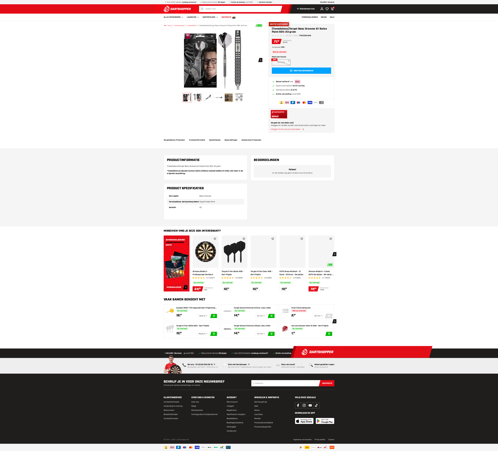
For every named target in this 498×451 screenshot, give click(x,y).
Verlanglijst (231, 427)
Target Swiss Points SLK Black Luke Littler (252, 326)
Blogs (193, 406)
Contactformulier (171, 418)
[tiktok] (316, 405)
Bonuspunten (197, 410)
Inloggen (230, 406)
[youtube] (310, 405)
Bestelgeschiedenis (235, 423)
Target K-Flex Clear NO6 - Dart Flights (262, 273)
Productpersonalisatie (263, 423)
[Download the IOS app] (304, 421)
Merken (257, 418)
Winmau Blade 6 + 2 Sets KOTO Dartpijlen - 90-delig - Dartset (321, 273)
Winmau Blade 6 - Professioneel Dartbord (203, 273)
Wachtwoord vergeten (236, 414)
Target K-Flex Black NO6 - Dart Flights (233, 273)
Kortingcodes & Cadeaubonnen (204, 414)
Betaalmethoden (171, 414)
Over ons (195, 402)
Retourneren (169, 410)
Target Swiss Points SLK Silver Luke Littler (252, 308)
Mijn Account (232, 402)
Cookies (331, 440)
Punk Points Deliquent (300, 308)
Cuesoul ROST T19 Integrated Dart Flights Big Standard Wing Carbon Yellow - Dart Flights (196, 308)
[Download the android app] (325, 421)
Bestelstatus (232, 418)
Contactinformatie (171, 402)
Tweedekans (192, 25)
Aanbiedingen (179, 25)
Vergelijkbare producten (174, 140)
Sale (256, 406)
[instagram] (304, 405)
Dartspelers (209, 17)
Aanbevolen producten (251, 140)
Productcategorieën (262, 427)
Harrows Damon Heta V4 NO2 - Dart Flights (309, 326)
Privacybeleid (320, 440)
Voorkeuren (232, 431)
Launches (191, 17)
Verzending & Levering (173, 406)
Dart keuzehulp (260, 402)
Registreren (232, 410)
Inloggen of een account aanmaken (286, 129)
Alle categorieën (172, 17)
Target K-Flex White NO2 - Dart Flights (192, 326)
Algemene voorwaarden (302, 440)
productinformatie (197, 140)
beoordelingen (231, 140)
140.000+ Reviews (327, 2)
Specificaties (214, 140)
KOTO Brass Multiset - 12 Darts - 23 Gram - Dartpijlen (291, 273)
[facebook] (298, 405)
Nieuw (257, 410)
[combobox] (241, 9)
